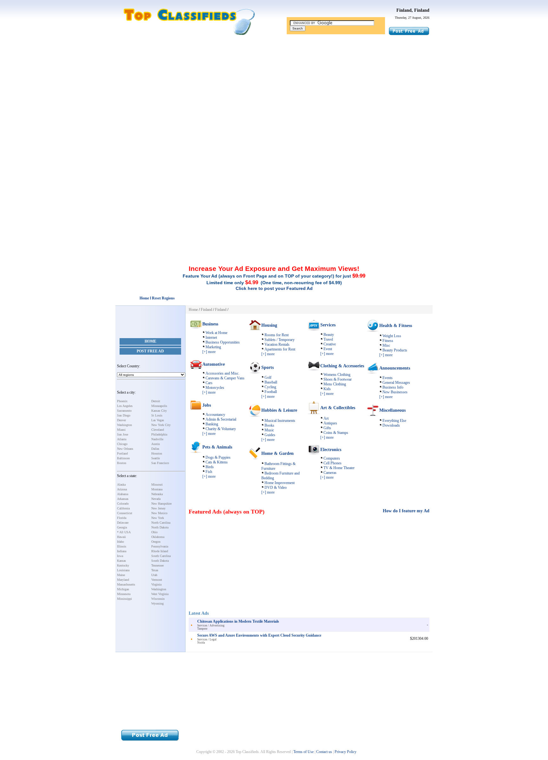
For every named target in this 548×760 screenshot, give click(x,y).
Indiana (121, 551)
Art (326, 418)
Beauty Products (394, 350)
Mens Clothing (334, 384)
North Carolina (160, 522)
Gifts (327, 428)
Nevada (155, 499)
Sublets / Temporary (279, 339)
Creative (329, 344)
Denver (121, 420)
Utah (154, 575)
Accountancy (215, 414)
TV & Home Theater (339, 468)
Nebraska (157, 494)
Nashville (157, 439)
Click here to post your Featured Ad (274, 288)
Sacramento (124, 410)
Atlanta (121, 439)
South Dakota (160, 560)
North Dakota (159, 527)
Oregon (155, 541)
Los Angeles (125, 406)
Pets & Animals (217, 447)
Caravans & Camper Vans (225, 378)
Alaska (121, 484)
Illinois (121, 546)
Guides (269, 435)
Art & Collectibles (337, 407)
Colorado (123, 503)
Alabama (122, 494)
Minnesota (123, 594)
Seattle (155, 458)
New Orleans (125, 448)
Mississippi (124, 598)
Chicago (122, 444)
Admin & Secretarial (221, 419)
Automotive (213, 364)
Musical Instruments (279, 420)
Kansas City (159, 410)
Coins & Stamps (335, 432)
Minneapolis (159, 406)
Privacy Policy (345, 752)
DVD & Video (275, 487)
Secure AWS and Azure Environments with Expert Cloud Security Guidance (259, 635)
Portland (122, 453)
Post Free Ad (150, 351)
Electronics (330, 449)
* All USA (124, 532)
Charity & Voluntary (221, 429)
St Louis (156, 415)
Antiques (330, 423)
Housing (269, 325)
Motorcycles (215, 387)
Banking (212, 424)
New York (157, 518)
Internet (211, 337)
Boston (121, 463)
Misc (386, 345)
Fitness (387, 340)
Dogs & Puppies (218, 457)
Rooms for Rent (276, 335)
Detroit (155, 401)
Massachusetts (126, 584)
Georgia (122, 527)
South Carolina (161, 556)
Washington (124, 425)
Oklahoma (157, 537)
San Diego (123, 415)
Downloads (391, 425)
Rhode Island (159, 551)
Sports (267, 367)
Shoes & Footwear (337, 379)
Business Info (392, 387)
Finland (206, 309)
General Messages (396, 382)
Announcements (394, 368)
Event (327, 349)
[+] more (209, 352)
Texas (154, 570)
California (123, 508)
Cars (209, 383)
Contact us (324, 752)
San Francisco (160, 463)
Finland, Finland (412, 10)
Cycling (270, 387)
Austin (155, 444)
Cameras (329, 472)
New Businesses (395, 392)
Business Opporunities (223, 342)
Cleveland (157, 429)
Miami (121, 429)
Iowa (120, 556)
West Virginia (159, 594)
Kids (327, 389)
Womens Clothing (336, 374)
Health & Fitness (395, 325)
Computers (331, 458)
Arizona (122, 489)
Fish (209, 471)
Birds (210, 467)
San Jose (122, 434)
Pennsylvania (159, 546)
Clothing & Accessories (342, 366)
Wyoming (157, 603)
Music (269, 430)
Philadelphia (159, 434)
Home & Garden (277, 453)
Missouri (157, 484)
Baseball (270, 382)
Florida (121, 518)
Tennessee (157, 565)
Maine (121, 575)
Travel (328, 339)
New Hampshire (161, 503)
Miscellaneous (392, 410)
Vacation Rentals (277, 344)
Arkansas (122, 499)
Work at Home (216, 333)
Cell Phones (332, 463)
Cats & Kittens (217, 462)
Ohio (154, 532)
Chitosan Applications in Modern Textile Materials (238, 621)
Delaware (122, 522)
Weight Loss (391, 336)
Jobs (206, 405)
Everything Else (394, 420)
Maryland (123, 579)
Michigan (123, 589)
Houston (156, 453)
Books (269, 425)
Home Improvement (279, 483)
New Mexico (159, 513)
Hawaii (121, 537)
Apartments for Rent (279, 349)
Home (150, 341)
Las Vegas (157, 420)
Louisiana (123, 570)
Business (210, 324)
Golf (267, 377)
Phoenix (122, 401)
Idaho (120, 541)
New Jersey (158, 508)
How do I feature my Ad (406, 510)
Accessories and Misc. (222, 373)
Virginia (156, 584)
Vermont (156, 579)
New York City (161, 425)
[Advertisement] (274, 86)
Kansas (121, 560)
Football (270, 392)
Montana (156, 489)
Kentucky (123, 565)
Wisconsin (158, 598)
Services (328, 325)
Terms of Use (303, 752)
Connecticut (124, 513)
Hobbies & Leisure (279, 410)
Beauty (328, 334)
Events (387, 378)
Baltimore (123, 458)
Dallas (155, 448)
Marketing (213, 347)
